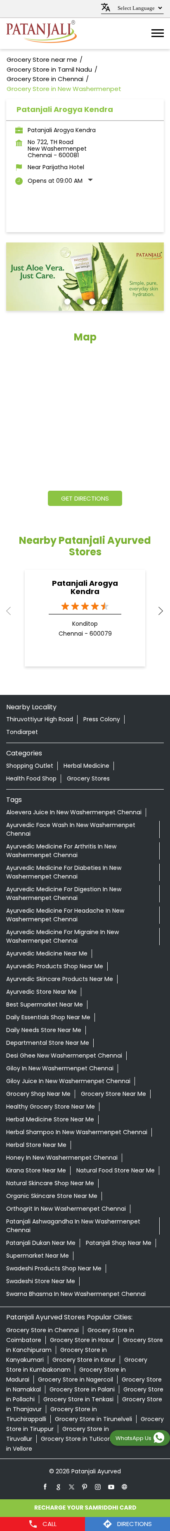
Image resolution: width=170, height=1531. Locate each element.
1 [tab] (66, 300)
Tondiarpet (22, 732)
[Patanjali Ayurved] (41, 33)
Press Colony (101, 719)
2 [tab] (79, 300)
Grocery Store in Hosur (82, 1340)
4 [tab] (104, 300)
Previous (12, 611)
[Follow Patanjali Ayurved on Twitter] (72, 1486)
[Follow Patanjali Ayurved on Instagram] (98, 1486)
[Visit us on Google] (58, 1486)
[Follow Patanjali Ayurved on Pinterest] (85, 1486)
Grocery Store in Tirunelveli (93, 1419)
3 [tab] (91, 300)
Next (157, 611)
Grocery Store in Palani (82, 1389)
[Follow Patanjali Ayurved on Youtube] (111, 1486)
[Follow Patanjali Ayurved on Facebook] (45, 1486)
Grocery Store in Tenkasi (78, 1399)
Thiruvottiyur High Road (39, 719)
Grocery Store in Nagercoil (75, 1379)
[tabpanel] (85, 276)
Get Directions (85, 498)
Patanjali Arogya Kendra (85, 587)
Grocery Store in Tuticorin (78, 1439)
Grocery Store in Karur (84, 1360)
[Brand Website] (124, 1486)
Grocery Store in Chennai (42, 1330)
